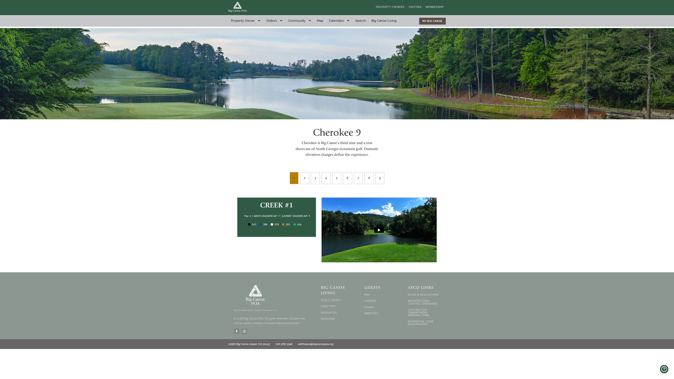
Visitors (415, 7)
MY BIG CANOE (432, 21)
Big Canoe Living (384, 20)
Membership (435, 7)
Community (297, 20)
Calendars (336, 20)
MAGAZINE (328, 319)
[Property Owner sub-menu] (260, 21)
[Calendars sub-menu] (349, 21)
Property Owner (243, 20)
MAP (367, 295)
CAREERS (370, 301)
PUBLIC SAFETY (331, 300)
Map (320, 20)
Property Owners (390, 7)
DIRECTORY (328, 306)
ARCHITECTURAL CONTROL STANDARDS (423, 302)
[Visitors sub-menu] (282, 21)
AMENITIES (371, 313)
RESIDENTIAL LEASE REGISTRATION (421, 322)
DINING (369, 307)
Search (360, 20)
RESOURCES (329, 312)
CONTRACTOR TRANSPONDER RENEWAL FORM (418, 313)
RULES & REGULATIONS (423, 295)
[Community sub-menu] (310, 21)
